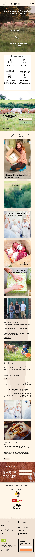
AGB (19, 532)
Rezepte (2, 525)
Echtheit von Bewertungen (22, 533)
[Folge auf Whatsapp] (19, 524)
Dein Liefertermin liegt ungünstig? (7, 530)
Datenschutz (20, 534)
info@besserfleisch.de (25, 527)
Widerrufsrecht (20, 535)
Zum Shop (5, 458)
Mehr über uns (6, 337)
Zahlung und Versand (5, 529)
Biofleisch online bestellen (5, 524)
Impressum (20, 537)
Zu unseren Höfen (7, 378)
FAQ (2, 522)
